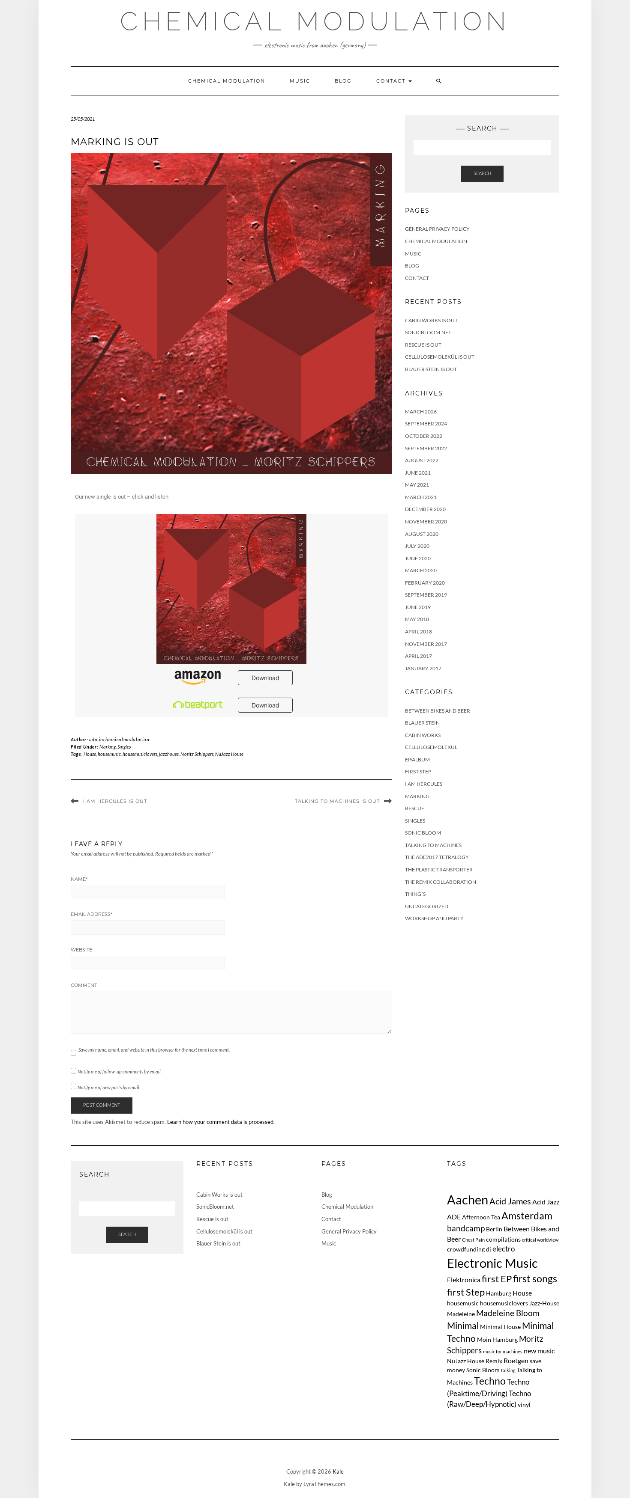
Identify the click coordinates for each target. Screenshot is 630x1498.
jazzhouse (169, 754)
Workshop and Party (434, 918)
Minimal (463, 1325)
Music (300, 81)
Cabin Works (423, 735)
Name (79, 879)
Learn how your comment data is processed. (221, 1121)
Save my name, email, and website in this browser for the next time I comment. (154, 1049)
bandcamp (466, 1228)
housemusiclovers (140, 754)
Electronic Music (492, 1263)
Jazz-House (544, 1303)
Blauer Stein (422, 722)
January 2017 (423, 668)
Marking (107, 746)
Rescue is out (423, 345)
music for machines (502, 1351)
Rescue (414, 808)
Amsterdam (526, 1216)
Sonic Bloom (423, 832)
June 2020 (418, 558)
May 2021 (417, 485)
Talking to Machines (433, 845)
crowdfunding (466, 1249)
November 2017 (426, 644)
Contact (392, 81)
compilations (503, 1239)
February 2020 (425, 583)
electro (503, 1248)
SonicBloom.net (428, 332)
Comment (84, 985)
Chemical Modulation (315, 21)
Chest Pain (473, 1239)
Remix (494, 1360)
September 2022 (426, 448)
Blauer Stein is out (431, 369)
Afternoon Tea (481, 1217)
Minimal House (500, 1326)
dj (488, 1249)
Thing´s (415, 894)
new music (539, 1350)
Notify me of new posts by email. (109, 1087)
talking (508, 1370)
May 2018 (417, 619)
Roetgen (516, 1360)
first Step (466, 1292)
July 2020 (417, 546)
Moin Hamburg (497, 1339)
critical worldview (540, 1239)
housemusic (109, 754)
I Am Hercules (423, 784)
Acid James (510, 1201)
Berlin (494, 1229)
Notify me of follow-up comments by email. (120, 1071)
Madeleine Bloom (508, 1313)
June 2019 (418, 607)
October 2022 (423, 436)
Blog (343, 81)
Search (482, 173)
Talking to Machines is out (337, 801)
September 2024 (426, 423)
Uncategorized (426, 906)
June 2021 (418, 473)
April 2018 (418, 631)
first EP (497, 1278)
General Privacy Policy (437, 229)
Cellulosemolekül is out (439, 357)
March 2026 (421, 411)
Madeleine (461, 1313)
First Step (418, 771)
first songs (535, 1278)
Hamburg (498, 1293)
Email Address (91, 914)
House (90, 754)
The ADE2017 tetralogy (437, 857)
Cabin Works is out (431, 320)
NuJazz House (229, 754)
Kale (338, 1471)
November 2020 (426, 521)
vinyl (524, 1404)
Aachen (467, 1199)
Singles (124, 746)
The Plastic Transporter (439, 869)
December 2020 (425, 509)
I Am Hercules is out (115, 801)
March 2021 (421, 497)
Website (81, 950)
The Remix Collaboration (440, 882)
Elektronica (463, 1279)
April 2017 (418, 656)
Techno (490, 1381)
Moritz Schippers (196, 754)
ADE (454, 1217)
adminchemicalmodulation (119, 739)
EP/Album (417, 759)
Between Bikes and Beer (437, 710)
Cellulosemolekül (431, 747)
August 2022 (421, 460)
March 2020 (421, 570)
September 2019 (426, 594)
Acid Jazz (545, 1202)
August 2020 (421, 534)
